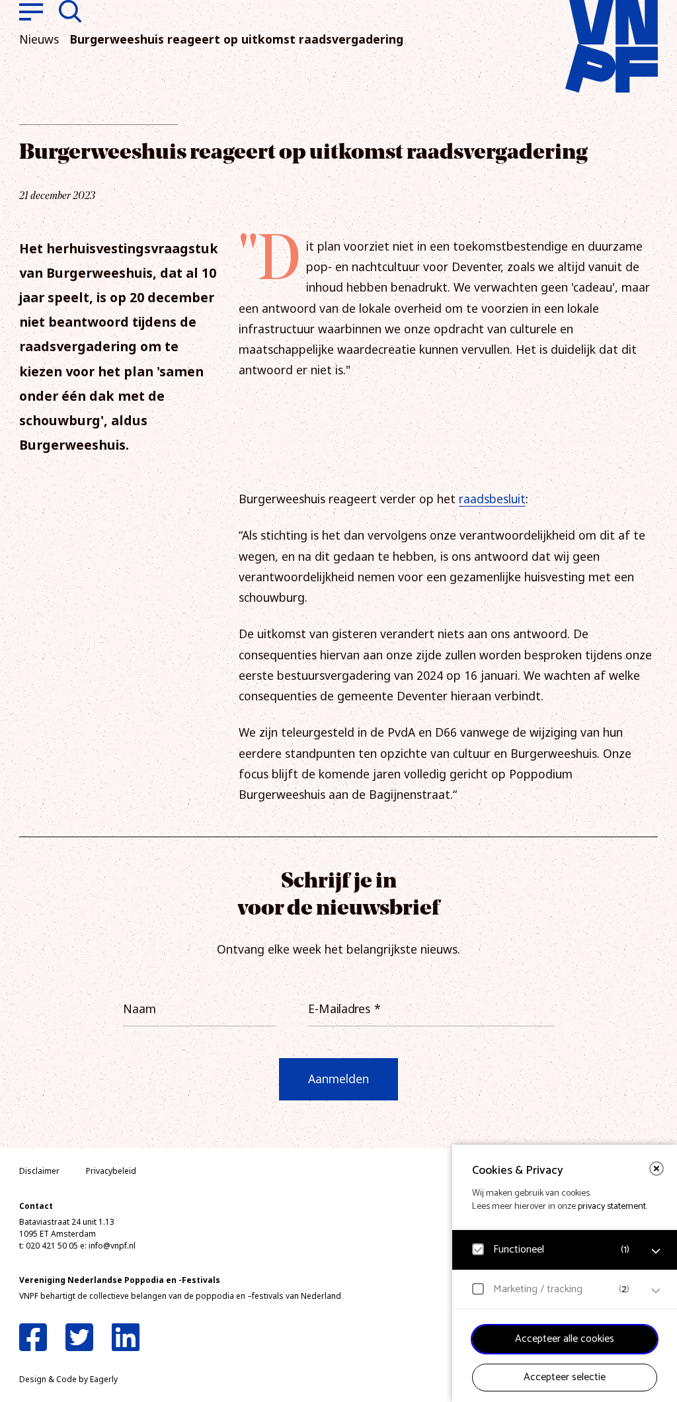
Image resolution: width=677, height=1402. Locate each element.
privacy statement (612, 1206)
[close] (656, 1168)
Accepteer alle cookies (564, 1339)
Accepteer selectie (565, 1377)
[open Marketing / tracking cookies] (656, 1291)
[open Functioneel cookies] (656, 1251)
